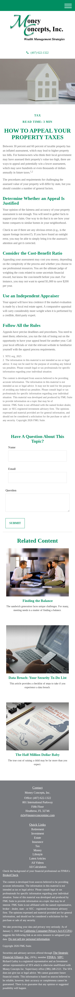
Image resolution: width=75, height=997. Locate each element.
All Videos (37, 862)
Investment (37, 833)
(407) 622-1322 (40, 52)
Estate (37, 837)
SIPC (60, 957)
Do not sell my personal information (29, 939)
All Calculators (37, 866)
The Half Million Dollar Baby (37, 755)
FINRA (51, 957)
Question (10, 490)
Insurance (37, 841)
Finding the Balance (38, 601)
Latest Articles (37, 858)
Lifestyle (38, 854)
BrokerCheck (10, 875)
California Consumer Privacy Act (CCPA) (48, 930)
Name (11, 447)
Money (37, 850)
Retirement (37, 829)
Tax (37, 846)
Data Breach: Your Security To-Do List (37, 678)
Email (11, 468)
